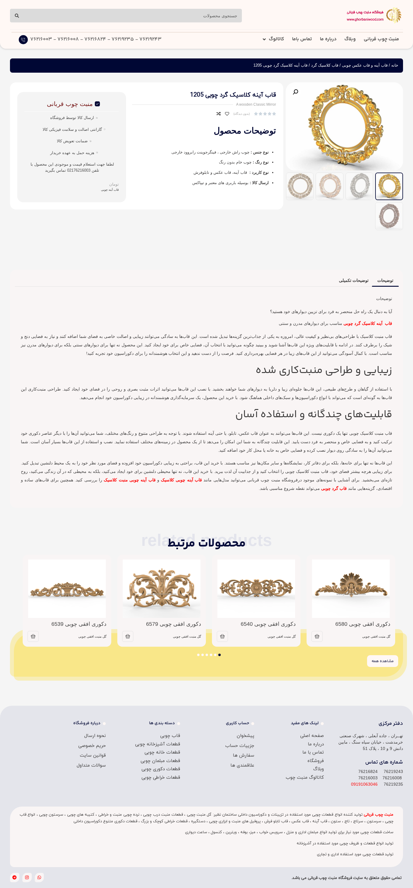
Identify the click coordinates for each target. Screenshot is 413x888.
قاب (388, 323)
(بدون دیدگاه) (241, 113)
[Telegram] (14, 877)
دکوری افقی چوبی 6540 (268, 624)
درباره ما (328, 39)
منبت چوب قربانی (381, 39)
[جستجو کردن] (17, 15)
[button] (295, 92)
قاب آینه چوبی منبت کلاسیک (129, 479)
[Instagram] (27, 877)
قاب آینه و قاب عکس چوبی (365, 65)
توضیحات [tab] (385, 280)
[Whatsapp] (39, 877)
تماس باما (302, 39)
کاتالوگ (276, 39)
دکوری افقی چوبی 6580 (362, 624)
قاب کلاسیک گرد (324, 65)
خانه (394, 65)
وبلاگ (350, 39)
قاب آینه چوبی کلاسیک (181, 479)
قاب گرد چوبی (334, 488)
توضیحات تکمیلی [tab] (354, 280)
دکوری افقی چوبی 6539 (78, 624)
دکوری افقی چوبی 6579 (173, 624)
